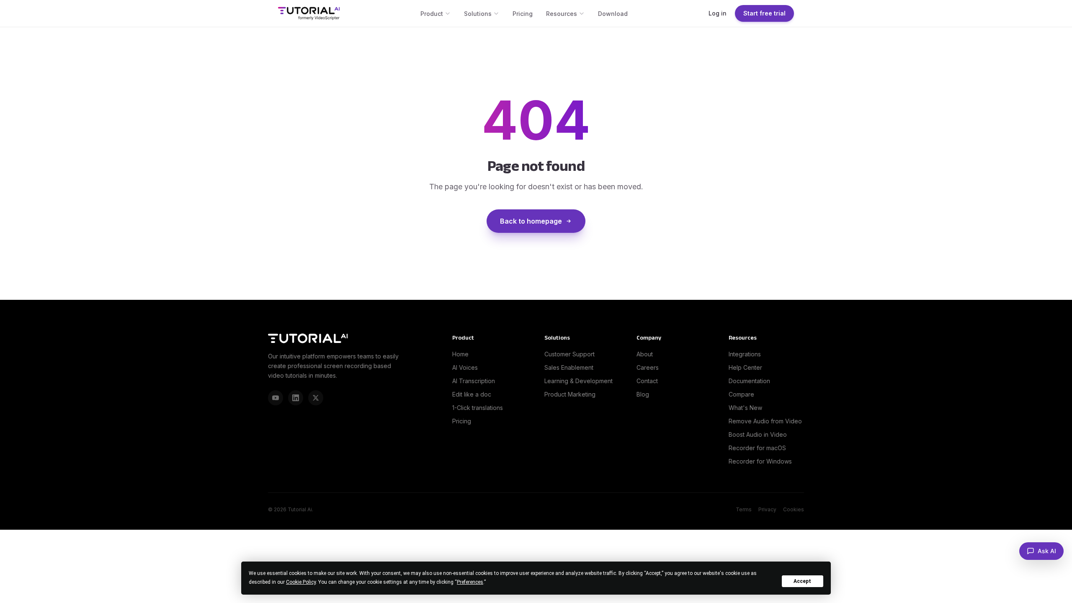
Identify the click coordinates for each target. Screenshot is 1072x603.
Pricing (523, 13)
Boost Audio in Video (758, 434)
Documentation (749, 380)
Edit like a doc (471, 394)
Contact (647, 380)
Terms (744, 509)
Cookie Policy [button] (301, 582)
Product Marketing (569, 394)
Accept (802, 581)
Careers (647, 367)
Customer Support (569, 354)
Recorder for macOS (757, 447)
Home (460, 354)
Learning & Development (578, 380)
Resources (561, 13)
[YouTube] (275, 397)
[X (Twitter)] (315, 397)
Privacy (767, 509)
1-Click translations (477, 407)
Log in (718, 13)
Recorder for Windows (760, 461)
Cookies (793, 509)
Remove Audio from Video (765, 421)
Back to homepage (531, 221)
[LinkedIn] (295, 397)
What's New (745, 407)
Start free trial (764, 13)
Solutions (478, 13)
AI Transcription (473, 380)
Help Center (745, 367)
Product (431, 13)
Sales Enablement (568, 367)
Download (613, 13)
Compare (741, 394)
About (644, 354)
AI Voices (465, 367)
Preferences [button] (470, 582)
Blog (642, 394)
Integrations (745, 354)
